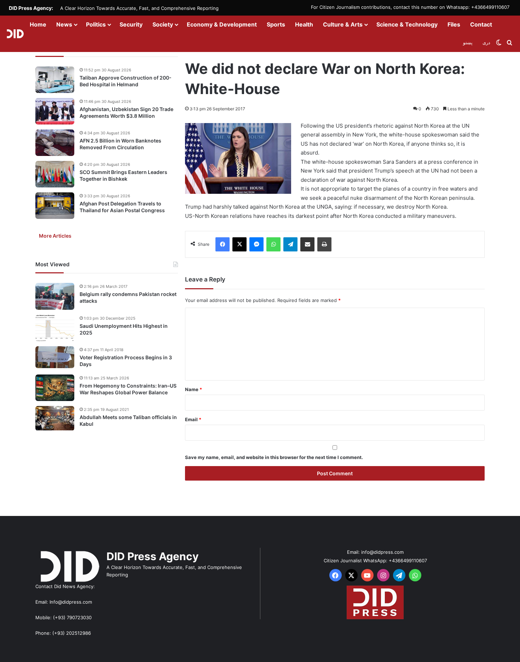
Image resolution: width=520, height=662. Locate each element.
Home (38, 24)
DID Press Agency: (31, 8)
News (64, 24)
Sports (276, 24)
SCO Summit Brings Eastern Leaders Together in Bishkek (123, 175)
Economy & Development (222, 24)
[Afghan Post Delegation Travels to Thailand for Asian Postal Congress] (54, 205)
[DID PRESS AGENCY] (15, 33)
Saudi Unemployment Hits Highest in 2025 (124, 329)
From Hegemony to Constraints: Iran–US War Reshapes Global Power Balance (128, 389)
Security (131, 24)
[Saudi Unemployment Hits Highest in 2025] (54, 328)
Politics (96, 24)
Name (193, 389)
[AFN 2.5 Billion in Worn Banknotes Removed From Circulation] (54, 142)
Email (193, 419)
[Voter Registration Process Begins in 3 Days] (54, 357)
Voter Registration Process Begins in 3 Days (126, 360)
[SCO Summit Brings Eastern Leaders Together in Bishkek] (54, 174)
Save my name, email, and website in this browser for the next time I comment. (274, 457)
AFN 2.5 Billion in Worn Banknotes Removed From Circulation (120, 144)
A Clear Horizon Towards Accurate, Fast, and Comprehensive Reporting (139, 8)
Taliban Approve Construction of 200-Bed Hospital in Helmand (126, 81)
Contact (481, 24)
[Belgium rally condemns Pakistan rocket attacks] (54, 296)
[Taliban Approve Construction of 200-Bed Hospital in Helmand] (54, 79)
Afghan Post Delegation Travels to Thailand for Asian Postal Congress (122, 207)
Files (453, 24)
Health (304, 24)
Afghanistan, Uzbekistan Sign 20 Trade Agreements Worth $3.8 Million (126, 112)
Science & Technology (407, 24)
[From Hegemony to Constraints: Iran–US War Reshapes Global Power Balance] (54, 387)
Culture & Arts (343, 24)
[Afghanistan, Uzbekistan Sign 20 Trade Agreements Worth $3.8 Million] (54, 111)
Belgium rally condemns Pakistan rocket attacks (128, 297)
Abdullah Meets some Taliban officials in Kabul (128, 420)
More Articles (55, 236)
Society (162, 24)
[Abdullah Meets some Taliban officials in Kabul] (54, 418)
